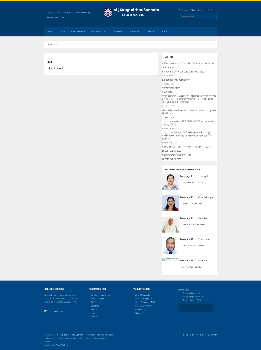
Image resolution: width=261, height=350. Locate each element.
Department (134, 31)
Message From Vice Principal (196, 197)
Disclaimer (212, 335)
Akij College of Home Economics (71, 335)
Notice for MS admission (176, 79)
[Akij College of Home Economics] (131, 13)
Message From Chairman (194, 239)
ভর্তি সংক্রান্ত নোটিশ (171, 88)
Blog (193, 10)
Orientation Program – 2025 (177, 155)
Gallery (164, 31)
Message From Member (193, 260)
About (62, 31)
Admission (118, 31)
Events (94, 313)
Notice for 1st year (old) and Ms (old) (183, 71)
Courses (94, 317)
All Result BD (141, 309)
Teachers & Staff (99, 31)
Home (50, 31)
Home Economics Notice (146, 302)
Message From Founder (193, 218)
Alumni (94, 309)
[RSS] (213, 31)
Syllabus (150, 31)
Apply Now (183, 10)
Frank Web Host (63, 345)
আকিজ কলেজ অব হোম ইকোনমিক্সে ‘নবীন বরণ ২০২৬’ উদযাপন (188, 63)
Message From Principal (194, 176)
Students (95, 306)
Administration (78, 31)
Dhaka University (142, 295)
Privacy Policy (198, 335)
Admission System (143, 298)
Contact (201, 10)
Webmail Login (97, 298)
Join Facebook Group (100, 295)
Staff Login (212, 10)
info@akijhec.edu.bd (55, 18)
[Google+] (208, 31)
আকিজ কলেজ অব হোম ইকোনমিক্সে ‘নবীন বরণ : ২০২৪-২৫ (187, 146)
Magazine (139, 313)
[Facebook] (203, 31)
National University (143, 306)
